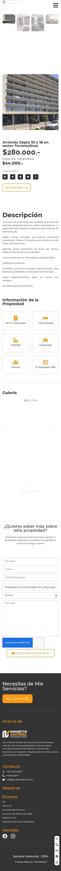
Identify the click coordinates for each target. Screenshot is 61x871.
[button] (5, 176)
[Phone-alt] (57, 844)
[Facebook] (57, 856)
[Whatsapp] (57, 838)
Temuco (15, 367)
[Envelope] (57, 850)
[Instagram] (57, 862)
